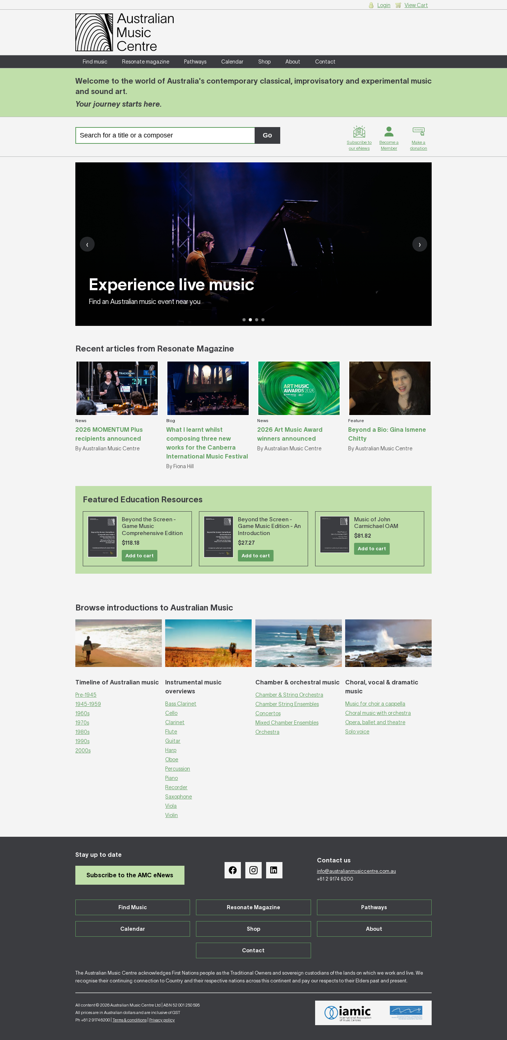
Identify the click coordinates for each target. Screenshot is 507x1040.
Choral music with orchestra (378, 713)
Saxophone (178, 797)
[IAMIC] (348, 1013)
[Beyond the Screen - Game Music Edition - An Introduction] (218, 537)
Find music (95, 62)
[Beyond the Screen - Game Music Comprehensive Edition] (102, 536)
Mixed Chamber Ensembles (286, 723)
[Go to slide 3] (256, 319)
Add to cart (139, 555)
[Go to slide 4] (263, 319)
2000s (83, 751)
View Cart (416, 5)
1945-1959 (88, 704)
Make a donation (418, 145)
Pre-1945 (86, 695)
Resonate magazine (145, 62)
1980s (82, 732)
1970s (82, 723)
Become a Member (389, 145)
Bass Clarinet (180, 704)
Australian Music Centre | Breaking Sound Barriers (124, 32)
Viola (171, 806)
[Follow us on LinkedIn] (274, 870)
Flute (171, 732)
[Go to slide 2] (250, 319)
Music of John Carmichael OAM (376, 522)
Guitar (172, 741)
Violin (171, 815)
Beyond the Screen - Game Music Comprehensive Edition (152, 526)
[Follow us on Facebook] (233, 870)
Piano (171, 778)
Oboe (171, 759)
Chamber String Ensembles (287, 704)
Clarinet (174, 722)
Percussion (177, 769)
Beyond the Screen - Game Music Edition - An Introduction (269, 526)
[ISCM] (406, 1013)
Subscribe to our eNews (359, 145)
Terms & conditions (129, 1020)
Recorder (176, 787)
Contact (325, 62)
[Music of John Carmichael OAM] (335, 534)
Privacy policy (162, 1020)
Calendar (232, 62)
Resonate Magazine (253, 907)
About (292, 62)
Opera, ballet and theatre (375, 722)
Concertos (268, 713)
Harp (170, 750)
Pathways (195, 62)
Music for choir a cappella (375, 704)
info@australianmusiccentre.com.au (356, 871)
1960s (82, 713)
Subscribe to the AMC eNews (129, 875)
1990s (82, 741)
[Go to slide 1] (244, 319)
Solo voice (357, 732)
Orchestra (267, 732)
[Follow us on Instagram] (253, 870)
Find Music (132, 907)
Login (383, 5)
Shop (264, 62)
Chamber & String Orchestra (289, 695)
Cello (171, 713)
